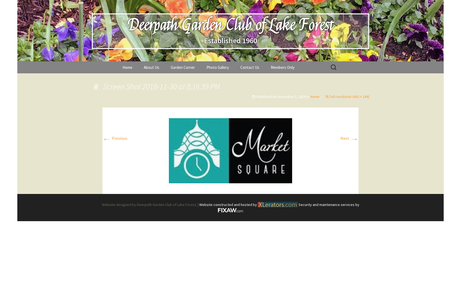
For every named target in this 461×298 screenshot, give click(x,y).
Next (349, 138)
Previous (115, 138)
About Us (151, 67)
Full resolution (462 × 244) (349, 96)
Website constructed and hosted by (228, 204)
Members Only (283, 67)
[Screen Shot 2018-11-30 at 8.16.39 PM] (230, 150)
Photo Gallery (217, 67)
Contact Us (249, 67)
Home (127, 67)
